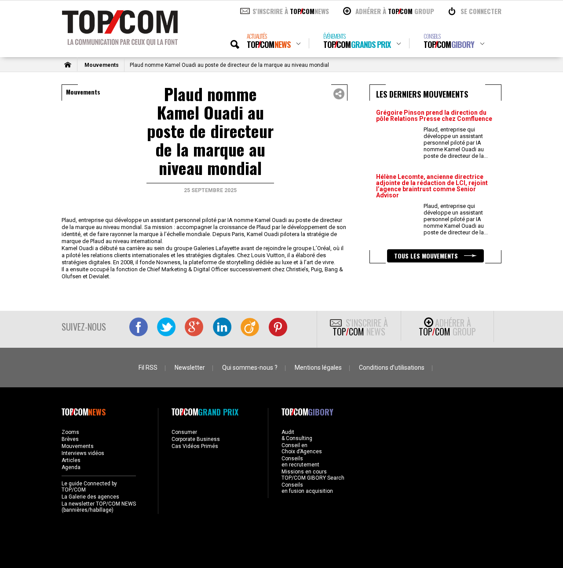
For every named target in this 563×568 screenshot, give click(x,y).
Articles (71, 460)
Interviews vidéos (83, 453)
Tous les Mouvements (427, 255)
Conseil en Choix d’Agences (302, 448)
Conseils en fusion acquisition (307, 488)
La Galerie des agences (90, 497)
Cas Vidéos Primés (195, 446)
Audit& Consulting (297, 435)
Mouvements (101, 65)
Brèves (70, 439)
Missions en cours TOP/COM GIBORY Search (313, 475)
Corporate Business (196, 439)
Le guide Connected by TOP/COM (89, 487)
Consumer (184, 432)
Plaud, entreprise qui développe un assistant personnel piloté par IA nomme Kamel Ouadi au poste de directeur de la (456, 142)
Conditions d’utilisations (391, 367)
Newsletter (190, 367)
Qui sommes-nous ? (250, 367)
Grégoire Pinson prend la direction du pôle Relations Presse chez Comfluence (434, 115)
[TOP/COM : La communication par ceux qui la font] (120, 42)
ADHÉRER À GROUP (394, 11)
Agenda (71, 467)
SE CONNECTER (481, 11)
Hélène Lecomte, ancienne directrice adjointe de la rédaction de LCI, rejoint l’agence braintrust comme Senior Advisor (432, 186)
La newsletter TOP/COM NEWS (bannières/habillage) (99, 507)
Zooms (70, 432)
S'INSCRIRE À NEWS (290, 11)
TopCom (268, 41)
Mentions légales (318, 367)
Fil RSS (148, 367)
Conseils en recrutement (300, 461)
